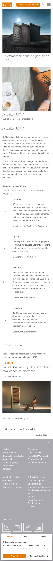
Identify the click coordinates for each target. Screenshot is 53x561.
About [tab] (43, 537)
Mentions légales (36, 481)
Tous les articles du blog (14, 419)
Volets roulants (9, 453)
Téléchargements (10, 484)
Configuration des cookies (36, 505)
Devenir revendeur (36, 460)
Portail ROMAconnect (38, 456)
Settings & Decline (37, 556)
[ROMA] (7, 4)
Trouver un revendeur (28, 5)
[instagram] (6, 527)
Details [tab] (26, 537)
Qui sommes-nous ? (14, 429)
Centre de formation (37, 463)
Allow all (14, 556)
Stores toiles (8, 460)
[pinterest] (27, 527)
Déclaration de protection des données (39, 485)
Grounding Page (35, 500)
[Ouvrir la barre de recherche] (43, 4)
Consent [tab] (9, 537)
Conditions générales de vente (39, 492)
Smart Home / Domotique (8, 467)
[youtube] (17, 527)
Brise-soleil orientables (13, 456)
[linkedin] (38, 527)
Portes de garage (10, 463)
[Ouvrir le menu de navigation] (48, 4)
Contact (31, 497)
